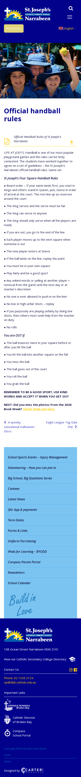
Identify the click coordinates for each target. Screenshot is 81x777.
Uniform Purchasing (22, 541)
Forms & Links (18, 530)
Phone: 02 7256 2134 (18, 678)
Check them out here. (39, 409)
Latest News (16, 499)
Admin (7, 761)
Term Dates (16, 520)
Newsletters (16, 572)
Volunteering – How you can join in (32, 468)
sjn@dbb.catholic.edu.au (20, 682)
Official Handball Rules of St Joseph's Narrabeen (37, 139)
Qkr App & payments (22, 509)
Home (7, 755)
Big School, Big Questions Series (30, 478)
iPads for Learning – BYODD (27, 551)
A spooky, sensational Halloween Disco (19, 426)
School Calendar (19, 583)
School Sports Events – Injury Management (37, 457)
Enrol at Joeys (13, 28)
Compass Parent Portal (24, 562)
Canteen (13, 488)
